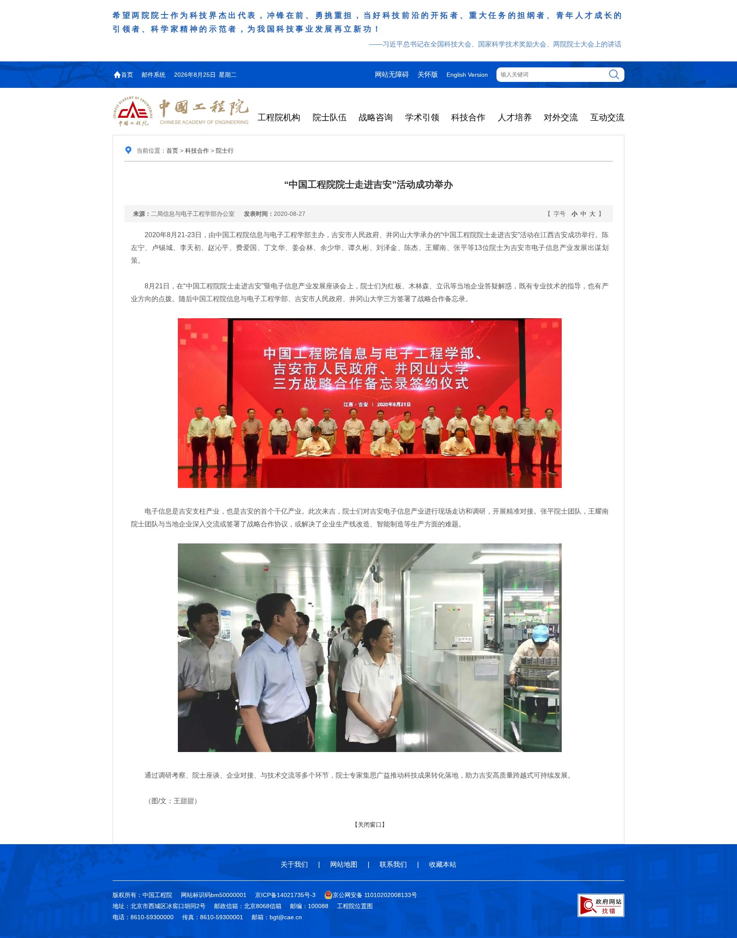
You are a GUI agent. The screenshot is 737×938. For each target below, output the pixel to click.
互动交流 (607, 117)
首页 (127, 74)
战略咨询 (376, 117)
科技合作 (468, 117)
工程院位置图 (355, 906)
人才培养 (515, 117)
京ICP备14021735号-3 (285, 895)
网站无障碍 (392, 74)
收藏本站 (442, 864)
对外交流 (561, 117)
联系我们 (393, 864)
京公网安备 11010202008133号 (375, 895)
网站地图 (343, 864)
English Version (467, 74)
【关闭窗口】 (370, 824)
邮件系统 (153, 74)
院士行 (225, 150)
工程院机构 (279, 117)
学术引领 (422, 117)
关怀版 (428, 74)
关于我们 (294, 864)
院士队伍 (330, 117)
